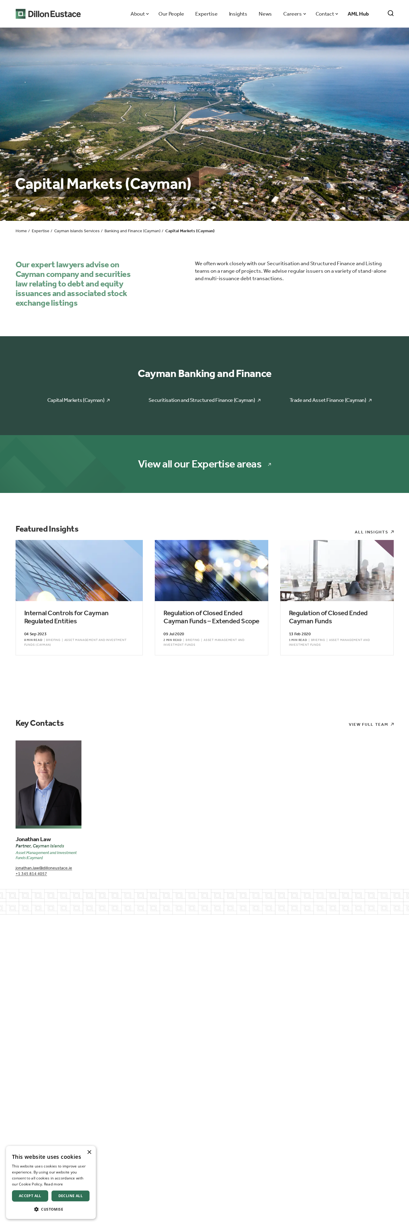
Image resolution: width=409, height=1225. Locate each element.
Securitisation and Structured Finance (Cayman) (202, 400)
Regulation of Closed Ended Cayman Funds (328, 617)
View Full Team (368, 724)
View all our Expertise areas (199, 464)
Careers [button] (292, 13)
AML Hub (358, 13)
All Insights (371, 532)
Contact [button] (325, 13)
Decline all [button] (70, 1195)
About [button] (138, 13)
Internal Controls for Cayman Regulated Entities (66, 617)
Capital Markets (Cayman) (75, 400)
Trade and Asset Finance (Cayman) (328, 400)
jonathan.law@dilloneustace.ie (44, 868)
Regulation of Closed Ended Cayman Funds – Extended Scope (211, 617)
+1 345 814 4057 (31, 873)
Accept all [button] (30, 1195)
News (265, 13)
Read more (53, 1184)
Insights (238, 13)
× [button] (89, 1152)
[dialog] (51, 1182)
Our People (171, 13)
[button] (51, 1209)
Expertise (206, 13)
